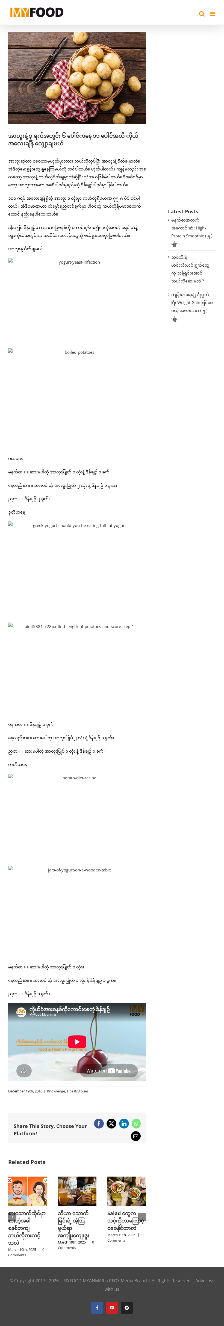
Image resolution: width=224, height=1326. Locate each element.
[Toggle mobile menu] (213, 14)
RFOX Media (121, 1288)
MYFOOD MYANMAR (83, 1288)
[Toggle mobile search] (202, 14)
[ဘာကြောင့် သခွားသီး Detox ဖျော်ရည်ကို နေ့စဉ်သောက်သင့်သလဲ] (27, 1179)
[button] (12, 1221)
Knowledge (56, 1091)
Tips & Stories (78, 1091)
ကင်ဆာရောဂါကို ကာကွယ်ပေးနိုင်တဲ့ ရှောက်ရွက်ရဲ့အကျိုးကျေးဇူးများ (126, 1228)
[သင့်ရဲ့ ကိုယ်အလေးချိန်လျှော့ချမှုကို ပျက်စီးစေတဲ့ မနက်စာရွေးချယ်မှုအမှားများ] (77, 1179)
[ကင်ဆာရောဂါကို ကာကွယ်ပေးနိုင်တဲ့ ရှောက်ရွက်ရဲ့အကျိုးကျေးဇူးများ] (126, 1179)
